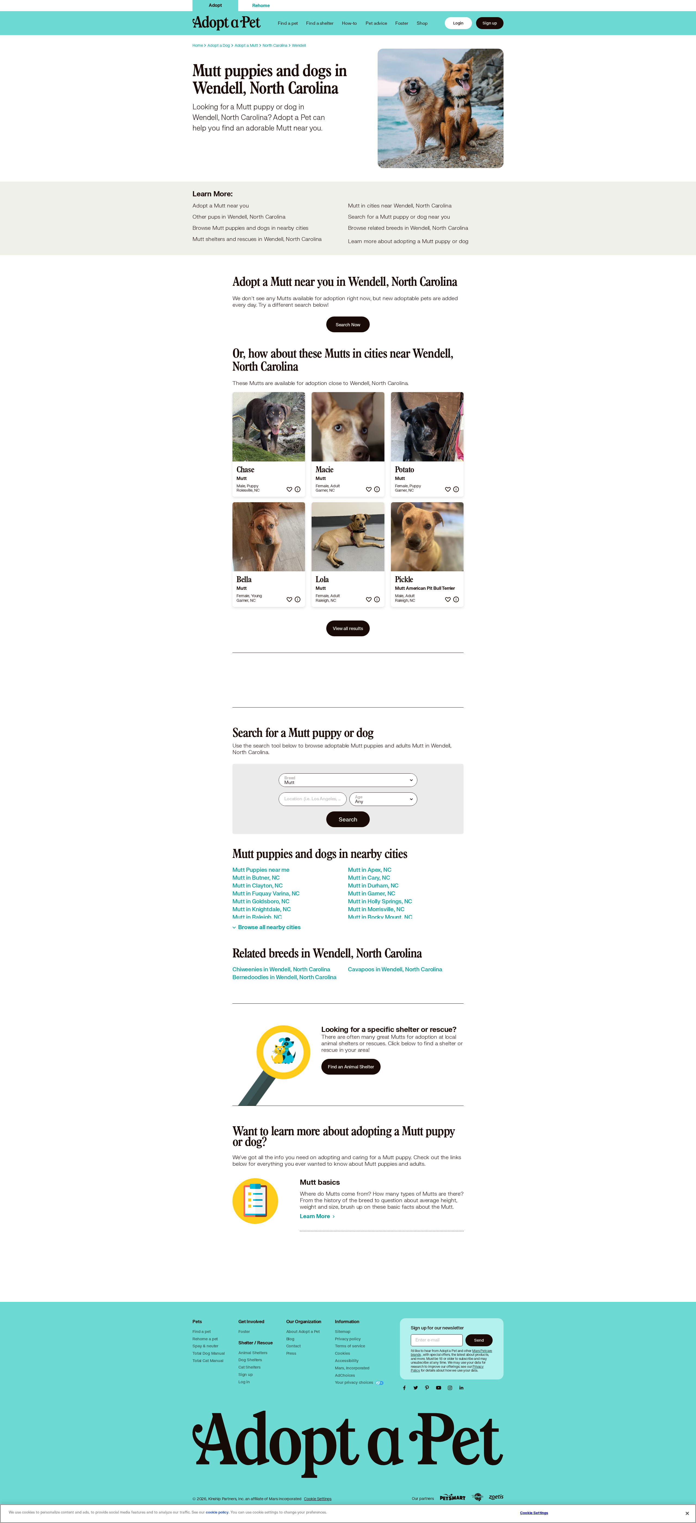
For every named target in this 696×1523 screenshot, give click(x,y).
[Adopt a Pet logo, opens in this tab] (348, 1450)
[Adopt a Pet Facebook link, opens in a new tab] (405, 1388)
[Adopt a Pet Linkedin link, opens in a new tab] (461, 1388)
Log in (244, 1381)
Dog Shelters (250, 1359)
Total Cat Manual (207, 1360)
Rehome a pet (205, 1338)
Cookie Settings (317, 1499)
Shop (422, 23)
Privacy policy (348, 1338)
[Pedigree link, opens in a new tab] (477, 1497)
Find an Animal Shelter (351, 1066)
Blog (290, 1338)
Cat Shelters (249, 1367)
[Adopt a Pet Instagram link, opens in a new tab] (451, 1388)
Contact (293, 1346)
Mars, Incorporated (352, 1368)
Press (291, 1353)
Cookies (342, 1353)
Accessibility (346, 1360)
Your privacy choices (354, 1382)
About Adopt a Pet (303, 1331)
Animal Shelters (253, 1352)
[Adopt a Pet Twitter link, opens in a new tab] (417, 1388)
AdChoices (345, 1375)
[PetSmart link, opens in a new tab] (452, 1497)
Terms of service (350, 1346)
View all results (348, 628)
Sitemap (342, 1331)
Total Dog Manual (208, 1353)
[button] (289, 489)
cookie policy (217, 1512)
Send (479, 1340)
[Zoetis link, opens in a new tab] (496, 1497)
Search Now (348, 324)
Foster (401, 23)
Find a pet (201, 1331)
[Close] (687, 1513)
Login (458, 23)
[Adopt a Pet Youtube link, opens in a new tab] (440, 1388)
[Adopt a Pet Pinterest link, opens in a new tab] (428, 1388)
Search (348, 819)
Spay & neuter (205, 1346)
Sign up (490, 23)
